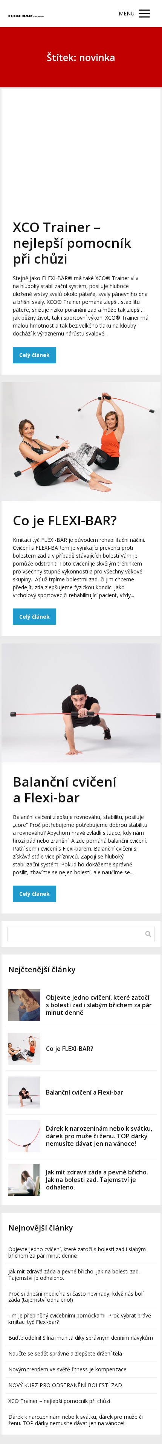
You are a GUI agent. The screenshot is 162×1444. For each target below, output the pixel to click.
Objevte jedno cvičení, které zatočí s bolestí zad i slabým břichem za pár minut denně (99, 1005)
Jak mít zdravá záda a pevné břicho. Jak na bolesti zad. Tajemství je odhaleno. (97, 1179)
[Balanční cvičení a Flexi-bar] (24, 1093)
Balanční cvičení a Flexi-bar (64, 789)
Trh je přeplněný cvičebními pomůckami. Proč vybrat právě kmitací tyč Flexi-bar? (79, 1318)
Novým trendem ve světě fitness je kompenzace (67, 1369)
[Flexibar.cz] (27, 13)
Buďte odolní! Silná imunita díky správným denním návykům (80, 1337)
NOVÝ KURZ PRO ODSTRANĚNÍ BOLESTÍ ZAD (65, 1385)
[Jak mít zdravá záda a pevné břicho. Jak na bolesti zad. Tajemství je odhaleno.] (24, 1180)
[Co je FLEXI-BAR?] (24, 1049)
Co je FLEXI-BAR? (65, 520)
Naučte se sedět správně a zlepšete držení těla (65, 1353)
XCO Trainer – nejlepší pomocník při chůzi (72, 242)
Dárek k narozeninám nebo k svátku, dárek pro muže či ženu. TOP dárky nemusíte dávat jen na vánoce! (99, 1136)
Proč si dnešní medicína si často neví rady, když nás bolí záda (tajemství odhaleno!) (76, 1297)
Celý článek (34, 354)
